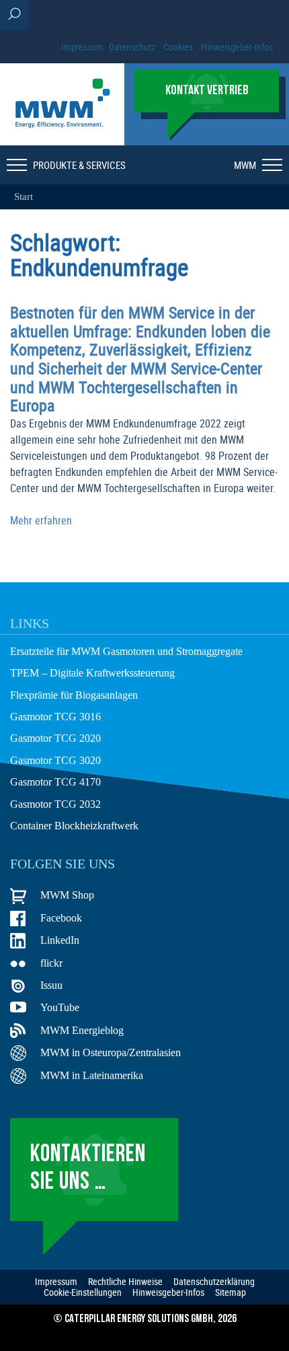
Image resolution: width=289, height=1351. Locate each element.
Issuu (51, 985)
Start (23, 196)
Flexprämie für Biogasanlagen (74, 695)
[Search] (14, 15)
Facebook (61, 918)
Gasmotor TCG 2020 (55, 738)
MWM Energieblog (82, 1030)
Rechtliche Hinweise (125, 1281)
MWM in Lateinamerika (91, 1075)
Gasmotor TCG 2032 (55, 804)
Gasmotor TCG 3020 (55, 760)
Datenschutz (132, 46)
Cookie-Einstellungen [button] (83, 1292)
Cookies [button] (178, 46)
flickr (51, 963)
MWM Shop (67, 895)
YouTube (59, 1007)
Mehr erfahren (41, 520)
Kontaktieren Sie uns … (88, 1169)
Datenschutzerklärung (214, 1281)
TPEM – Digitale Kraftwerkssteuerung (92, 673)
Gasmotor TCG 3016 (55, 716)
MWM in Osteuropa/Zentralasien (110, 1052)
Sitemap (230, 1292)
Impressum (82, 46)
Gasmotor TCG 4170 (55, 782)
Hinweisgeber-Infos (237, 46)
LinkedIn (59, 940)
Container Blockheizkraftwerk (74, 825)
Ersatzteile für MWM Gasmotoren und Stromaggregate (126, 651)
